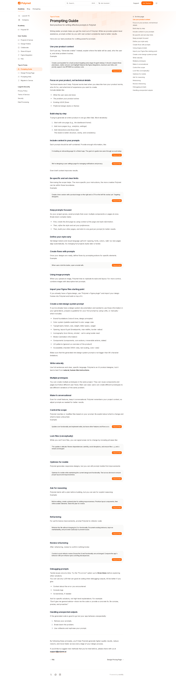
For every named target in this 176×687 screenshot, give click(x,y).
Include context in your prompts (143, 32)
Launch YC (26, 16)
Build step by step (139, 28)
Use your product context (141, 19)
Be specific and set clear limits (143, 35)
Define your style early (140, 41)
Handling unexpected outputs (143, 90)
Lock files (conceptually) (141, 71)
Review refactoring (139, 84)
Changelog (36, 9)
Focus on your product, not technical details (145, 24)
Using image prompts (140, 48)
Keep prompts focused (140, 38)
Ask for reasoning (139, 77)
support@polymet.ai (58, 652)
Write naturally (137, 58)
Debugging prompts (139, 87)
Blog (28, 9)
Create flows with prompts (141, 45)
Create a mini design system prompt (145, 54)
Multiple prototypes (139, 61)
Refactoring (137, 80)
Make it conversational (140, 64)
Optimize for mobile (139, 74)
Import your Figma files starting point (145, 51)
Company (25, 20)
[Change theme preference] (156, 3)
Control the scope (139, 67)
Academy (21, 9)
